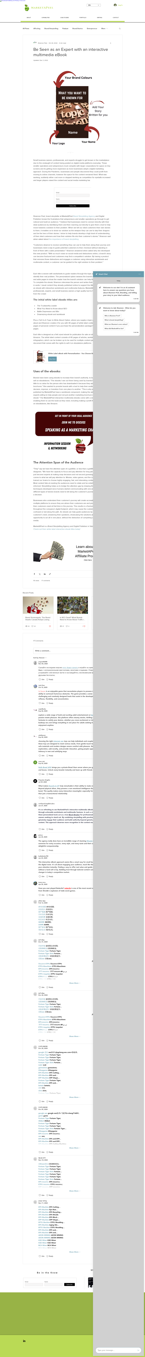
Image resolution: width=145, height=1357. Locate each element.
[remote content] (72, 198)
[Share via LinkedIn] (45, 574)
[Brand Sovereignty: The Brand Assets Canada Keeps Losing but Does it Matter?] (38, 605)
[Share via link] (50, 574)
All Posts (26, 28)
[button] (120, 28)
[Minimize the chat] (139, 274)
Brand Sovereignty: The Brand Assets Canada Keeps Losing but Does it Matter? (37, 618)
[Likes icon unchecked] (39, 679)
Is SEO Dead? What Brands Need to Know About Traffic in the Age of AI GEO (72, 618)
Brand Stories (77, 28)
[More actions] (110, 43)
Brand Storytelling (51, 28)
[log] (118, 811)
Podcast (65, 28)
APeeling (36, 28)
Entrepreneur (92, 28)
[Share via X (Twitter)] (40, 574)
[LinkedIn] (24, 1340)
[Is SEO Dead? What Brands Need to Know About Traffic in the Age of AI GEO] (72, 605)
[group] (72, 1300)
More (103, 28)
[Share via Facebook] (34, 574)
